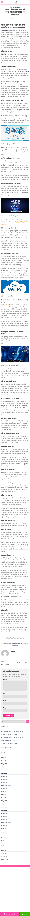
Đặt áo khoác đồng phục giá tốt (8, 740)
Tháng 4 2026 (4, 770)
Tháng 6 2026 (4, 764)
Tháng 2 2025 (4, 813)
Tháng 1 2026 (4, 779)
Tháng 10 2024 (4, 825)
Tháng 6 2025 (4, 801)
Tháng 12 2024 (4, 819)
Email (4, 700)
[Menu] (2, 2)
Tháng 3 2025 (4, 810)
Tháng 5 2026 (4, 767)
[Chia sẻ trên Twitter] (13, 637)
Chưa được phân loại (15, 7)
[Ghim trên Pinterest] (19, 637)
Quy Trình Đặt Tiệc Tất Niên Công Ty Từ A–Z (10, 734)
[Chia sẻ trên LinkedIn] (22, 637)
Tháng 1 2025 (4, 816)
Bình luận (5, 679)
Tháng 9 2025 (4, 791)
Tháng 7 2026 (4, 760)
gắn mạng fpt (4, 30)
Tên (4, 693)
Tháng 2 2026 (4, 776)
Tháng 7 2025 (4, 797)
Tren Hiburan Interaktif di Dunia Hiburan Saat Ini (12, 731)
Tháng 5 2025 (4, 804)
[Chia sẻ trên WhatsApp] (7, 637)
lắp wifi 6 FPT (4, 54)
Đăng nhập (3, 850)
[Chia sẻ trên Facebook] (10, 637)
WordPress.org (4, 859)
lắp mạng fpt (6, 305)
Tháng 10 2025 (4, 788)
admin (20, 19)
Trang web (5, 708)
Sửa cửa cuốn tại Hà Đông (23, 663)
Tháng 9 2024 (4, 828)
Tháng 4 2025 (4, 807)
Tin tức (2, 841)
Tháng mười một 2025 (6, 785)
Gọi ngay (26, 914)
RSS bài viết (3, 853)
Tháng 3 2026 (4, 773)
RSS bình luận (4, 856)
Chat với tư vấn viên (11, 914)
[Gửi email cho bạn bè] (16, 637)
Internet (8, 596)
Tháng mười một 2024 (6, 822)
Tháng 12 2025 (4, 782)
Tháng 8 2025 (4, 794)
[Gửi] (27, 721)
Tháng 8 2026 (4, 757)
